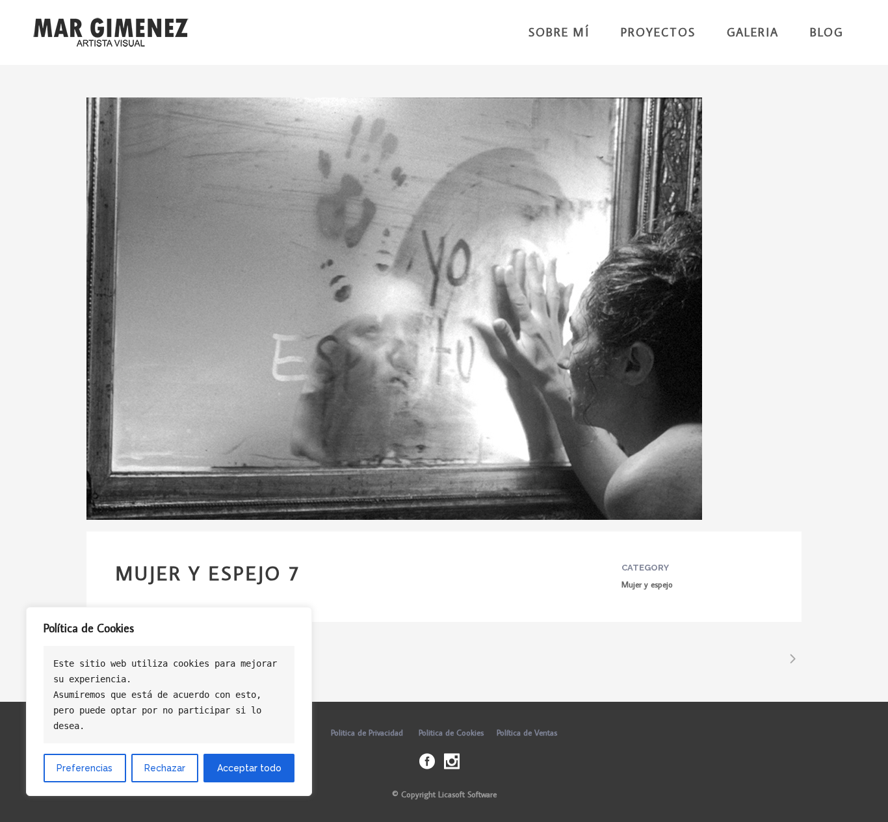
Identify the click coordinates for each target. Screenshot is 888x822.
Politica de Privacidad (367, 732)
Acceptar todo (249, 768)
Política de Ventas (527, 732)
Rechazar (164, 768)
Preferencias (84, 768)
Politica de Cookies (451, 732)
